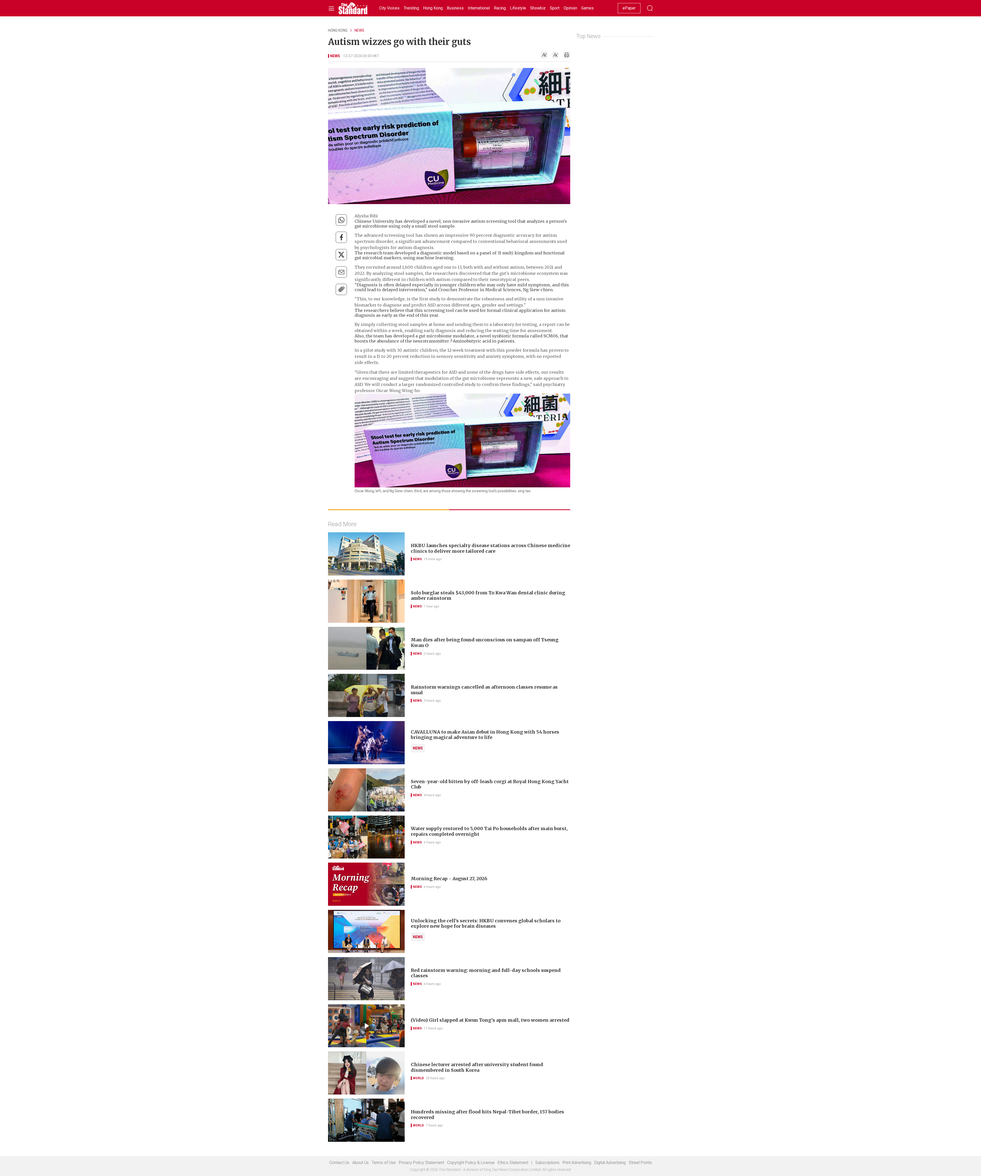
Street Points (640, 1162)
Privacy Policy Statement (421, 1162)
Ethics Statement (513, 1162)
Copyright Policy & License (471, 1162)
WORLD (418, 1078)
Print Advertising (577, 1162)
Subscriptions (547, 1162)
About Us (360, 1162)
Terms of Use (384, 1162)
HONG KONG (337, 30)
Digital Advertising (610, 1162)
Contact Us (339, 1162)
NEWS (359, 30)
